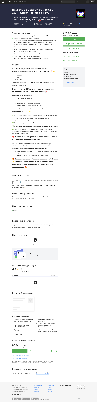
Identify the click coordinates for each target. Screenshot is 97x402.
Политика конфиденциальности (20, 389)
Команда (50, 389)
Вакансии (50, 391)
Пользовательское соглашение (19, 387)
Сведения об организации (18, 391)
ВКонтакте (19, 79)
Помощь (36, 389)
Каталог (14, 1)
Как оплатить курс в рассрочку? (21, 355)
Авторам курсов (38, 385)
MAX (18, 77)
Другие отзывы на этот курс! (20, 85)
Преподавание (22, 1)
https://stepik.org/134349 (42, 374)
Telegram (19, 75)
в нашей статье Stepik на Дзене (45, 82)
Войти (92, 1)
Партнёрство (51, 385)
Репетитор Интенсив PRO (25, 162)
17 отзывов (82, 23)
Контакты (36, 391)
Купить (19, 351)
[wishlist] (87, 1)
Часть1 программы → (39, 24)
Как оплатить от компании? (20, 358)
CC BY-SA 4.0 (61, 398)
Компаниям (36, 387)
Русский (81, 1)
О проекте (50, 387)
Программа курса (69, 82)
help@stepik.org (81, 388)
